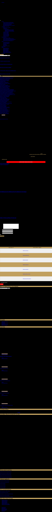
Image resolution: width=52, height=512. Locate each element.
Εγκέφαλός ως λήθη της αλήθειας (4, 96)
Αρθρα (2, 41)
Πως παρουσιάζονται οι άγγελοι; (4, 492)
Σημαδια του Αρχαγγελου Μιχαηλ (9, 30)
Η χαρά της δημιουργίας (3, 97)
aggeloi (2, 382)
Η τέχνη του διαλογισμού (3, 105)
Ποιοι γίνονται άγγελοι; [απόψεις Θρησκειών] (6, 477)
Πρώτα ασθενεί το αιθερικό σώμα (4, 82)
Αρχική (1, 113)
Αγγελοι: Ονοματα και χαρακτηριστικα (8, 22)
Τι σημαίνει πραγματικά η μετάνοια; (4, 368)
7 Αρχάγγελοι (5, 28)
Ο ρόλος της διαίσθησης (3, 102)
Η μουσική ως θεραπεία (3, 106)
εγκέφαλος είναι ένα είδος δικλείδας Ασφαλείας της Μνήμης (37, 154)
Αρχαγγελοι (3, 26)
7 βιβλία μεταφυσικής (25, 269)
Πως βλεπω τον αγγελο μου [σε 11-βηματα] (9, 25)
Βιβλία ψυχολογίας (5, 49)
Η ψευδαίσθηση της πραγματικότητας (5, 77)
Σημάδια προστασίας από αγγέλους (4, 99)
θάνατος (42, 153)
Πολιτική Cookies (4, 510)
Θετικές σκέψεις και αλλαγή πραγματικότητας (6, 103)
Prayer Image (3, 53)
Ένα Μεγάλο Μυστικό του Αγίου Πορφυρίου (6, 64)
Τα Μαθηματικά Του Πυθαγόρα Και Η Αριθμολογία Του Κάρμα (13, 191)
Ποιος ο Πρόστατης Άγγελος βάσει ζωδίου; (5, 474)
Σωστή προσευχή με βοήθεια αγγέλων (5, 85)
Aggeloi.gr (18, 412)
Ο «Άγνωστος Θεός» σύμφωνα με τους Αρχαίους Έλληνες (8, 70)
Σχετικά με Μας (4, 507)
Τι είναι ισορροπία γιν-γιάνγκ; (4, 112)
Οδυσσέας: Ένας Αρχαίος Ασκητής (6, 356)
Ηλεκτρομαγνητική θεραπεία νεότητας (5, 86)
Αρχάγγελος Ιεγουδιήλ (6, 34)
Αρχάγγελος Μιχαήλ (2, 483)
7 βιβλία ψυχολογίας (4, 501)
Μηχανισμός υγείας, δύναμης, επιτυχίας (5, 83)
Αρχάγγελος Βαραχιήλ (6, 35)
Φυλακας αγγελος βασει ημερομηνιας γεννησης (9, 39)
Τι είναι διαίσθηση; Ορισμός (3, 98)
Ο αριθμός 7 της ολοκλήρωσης (4, 164)
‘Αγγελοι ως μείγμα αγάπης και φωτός (5, 95)
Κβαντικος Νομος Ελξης (5, 324)
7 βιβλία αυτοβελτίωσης (26, 255)
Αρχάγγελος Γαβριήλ (6, 32)
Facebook (3, 2)
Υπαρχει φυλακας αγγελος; (6, 37)
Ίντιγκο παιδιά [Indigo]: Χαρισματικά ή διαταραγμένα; (7, 89)
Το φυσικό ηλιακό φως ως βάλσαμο (4, 80)
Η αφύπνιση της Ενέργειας (3, 108)
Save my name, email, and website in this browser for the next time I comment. (11, 234)
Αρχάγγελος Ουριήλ (6, 33)
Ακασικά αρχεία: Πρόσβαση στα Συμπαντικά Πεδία (6, 90)
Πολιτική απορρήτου (4, 509)
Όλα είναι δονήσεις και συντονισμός (4, 111)
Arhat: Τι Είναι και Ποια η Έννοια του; (8, 217)
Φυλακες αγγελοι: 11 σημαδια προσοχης (8, 38)
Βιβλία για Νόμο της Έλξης (6, 51)
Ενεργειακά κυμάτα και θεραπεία (4, 100)
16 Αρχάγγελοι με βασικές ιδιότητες (4, 480)
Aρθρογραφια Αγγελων (6, 42)
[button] (4, 282)
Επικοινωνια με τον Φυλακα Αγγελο (8, 40)
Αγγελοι (3, 21)
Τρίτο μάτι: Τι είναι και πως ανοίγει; (4, 88)
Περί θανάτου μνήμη (2, 81)
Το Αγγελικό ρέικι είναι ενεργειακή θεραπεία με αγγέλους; (7, 94)
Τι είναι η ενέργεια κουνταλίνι (4, 109)
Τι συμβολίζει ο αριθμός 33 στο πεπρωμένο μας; (6, 93)
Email (1, 231)
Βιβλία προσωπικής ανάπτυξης (7, 52)
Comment (1, 228)
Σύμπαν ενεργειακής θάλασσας (4, 110)
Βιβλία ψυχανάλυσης (6, 50)
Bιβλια (2, 47)
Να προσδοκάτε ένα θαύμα (3, 101)
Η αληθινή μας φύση (2, 84)
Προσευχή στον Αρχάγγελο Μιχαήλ (4, 495)
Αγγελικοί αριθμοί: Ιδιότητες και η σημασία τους (6, 92)
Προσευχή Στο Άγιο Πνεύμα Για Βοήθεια (5, 67)
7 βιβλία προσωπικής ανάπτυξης (27, 278)
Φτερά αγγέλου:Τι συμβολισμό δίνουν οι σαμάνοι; (6, 496)
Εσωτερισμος (6, 113)
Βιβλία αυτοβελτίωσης (6, 48)
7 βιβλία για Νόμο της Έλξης (5, 503)
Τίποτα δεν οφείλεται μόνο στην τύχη (5, 107)
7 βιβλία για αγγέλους (25, 250)
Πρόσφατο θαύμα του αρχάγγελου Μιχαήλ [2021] (6, 78)
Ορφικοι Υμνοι (3, 46)
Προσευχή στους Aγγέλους (6, 27)
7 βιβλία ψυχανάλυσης (26, 264)
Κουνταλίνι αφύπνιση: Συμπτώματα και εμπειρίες (6, 91)
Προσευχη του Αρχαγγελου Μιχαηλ (9, 31)
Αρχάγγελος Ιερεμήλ (6, 36)
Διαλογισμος (5, 44)
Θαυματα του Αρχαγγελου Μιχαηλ (9, 29)
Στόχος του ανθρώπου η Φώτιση (4, 87)
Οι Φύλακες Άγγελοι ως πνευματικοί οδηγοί (5, 471)
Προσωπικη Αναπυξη (6, 43)
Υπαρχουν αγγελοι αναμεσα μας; (7, 23)
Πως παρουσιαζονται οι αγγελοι (7, 24)
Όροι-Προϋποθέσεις (4, 508)
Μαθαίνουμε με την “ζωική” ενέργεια (5, 79)
